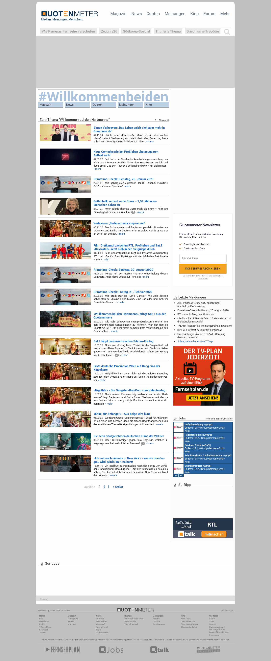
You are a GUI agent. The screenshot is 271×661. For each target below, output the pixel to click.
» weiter (118, 486)
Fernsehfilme (159, 639)
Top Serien (223, 639)
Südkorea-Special (136, 31)
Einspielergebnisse (189, 624)
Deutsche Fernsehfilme (206, 639)
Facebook (43, 629)
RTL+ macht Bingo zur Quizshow (195, 314)
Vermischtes (101, 621)
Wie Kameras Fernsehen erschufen (68, 31)
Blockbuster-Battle (189, 627)
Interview (72, 624)
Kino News (48, 639)
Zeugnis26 (109, 31)
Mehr (225, 13)
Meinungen (175, 13)
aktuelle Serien (173, 639)
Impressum (214, 635)
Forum (209, 13)
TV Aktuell (58, 639)
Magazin (118, 13)
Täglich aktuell (131, 624)
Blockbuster (147, 639)
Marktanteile (130, 621)
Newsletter (44, 621)
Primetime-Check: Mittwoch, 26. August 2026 (203, 310)
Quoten (153, 13)
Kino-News (186, 618)
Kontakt (212, 624)
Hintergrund (73, 618)
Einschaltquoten (123, 639)
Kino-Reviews (159, 624)
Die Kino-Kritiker (188, 621)
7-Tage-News (45, 627)
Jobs (211, 621)
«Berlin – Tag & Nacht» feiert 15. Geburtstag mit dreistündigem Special (204, 320)
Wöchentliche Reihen (133, 618)
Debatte (156, 618)
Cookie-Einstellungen (219, 632)
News (136, 13)
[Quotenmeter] (69, 16)
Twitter (42, 632)
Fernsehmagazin (72, 639)
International (102, 627)
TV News (111, 639)
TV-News (100, 618)
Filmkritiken (86, 639)
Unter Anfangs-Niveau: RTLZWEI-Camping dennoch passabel (201, 335)
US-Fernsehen (102, 632)
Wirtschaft (100, 624)
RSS (41, 618)
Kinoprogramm (188, 639)
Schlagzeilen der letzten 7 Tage (195, 341)
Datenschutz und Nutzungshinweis (217, 628)
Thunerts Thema (168, 31)
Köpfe (98, 629)
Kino (194, 13)
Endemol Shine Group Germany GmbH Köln (205, 427)
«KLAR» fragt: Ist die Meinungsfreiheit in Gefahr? (204, 325)
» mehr (150, 141)
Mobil (42, 624)
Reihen (71, 621)
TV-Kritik (156, 621)
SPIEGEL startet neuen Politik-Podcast (199, 330)
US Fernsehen (99, 639)
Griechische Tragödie (202, 31)
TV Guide (136, 639)
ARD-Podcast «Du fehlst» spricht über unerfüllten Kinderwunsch (198, 304)
